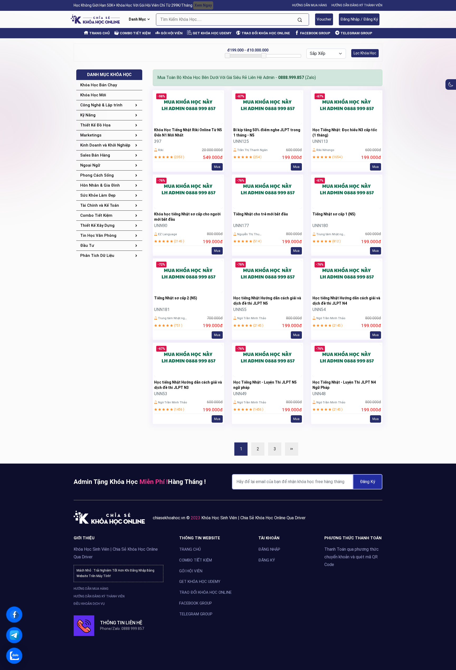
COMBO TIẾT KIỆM (135, 33)
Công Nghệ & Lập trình (101, 105)
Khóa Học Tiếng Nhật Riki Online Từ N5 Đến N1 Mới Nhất (188, 132)
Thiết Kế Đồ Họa (95, 125)
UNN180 (320, 225)
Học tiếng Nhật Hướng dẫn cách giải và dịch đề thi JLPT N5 (267, 300)
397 (157, 141)
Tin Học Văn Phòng (98, 235)
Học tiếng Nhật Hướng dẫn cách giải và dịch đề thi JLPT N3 (188, 385)
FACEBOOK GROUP (314, 33)
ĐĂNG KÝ (266, 560)
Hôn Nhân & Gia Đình (100, 185)
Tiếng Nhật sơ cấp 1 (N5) (333, 214)
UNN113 (320, 141)
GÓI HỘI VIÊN (171, 33)
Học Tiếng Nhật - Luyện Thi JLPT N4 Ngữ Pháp (344, 385)
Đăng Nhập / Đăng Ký (359, 19)
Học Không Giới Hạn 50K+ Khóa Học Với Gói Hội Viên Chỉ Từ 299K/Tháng (143, 5)
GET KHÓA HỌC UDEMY (211, 33)
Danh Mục (138, 19)
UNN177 (241, 225)
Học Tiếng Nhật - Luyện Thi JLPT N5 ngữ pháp (265, 385)
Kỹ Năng (88, 115)
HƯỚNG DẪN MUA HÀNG (309, 5)
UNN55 (239, 309)
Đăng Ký (367, 481)
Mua (217, 167)
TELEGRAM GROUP (356, 33)
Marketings (90, 135)
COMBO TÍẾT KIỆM (195, 560)
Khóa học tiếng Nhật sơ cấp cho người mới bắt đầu (187, 216)
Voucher (324, 19)
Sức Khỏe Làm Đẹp (98, 195)
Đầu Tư (87, 245)
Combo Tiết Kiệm (96, 215)
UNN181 (162, 309)
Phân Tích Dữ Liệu (97, 255)
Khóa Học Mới (93, 95)
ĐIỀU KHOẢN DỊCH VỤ (89, 604)
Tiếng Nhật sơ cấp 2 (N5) (175, 298)
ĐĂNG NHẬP (269, 549)
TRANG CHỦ (99, 33)
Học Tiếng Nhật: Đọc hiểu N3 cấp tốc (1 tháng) (344, 132)
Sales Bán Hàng (95, 155)
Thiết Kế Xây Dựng (97, 225)
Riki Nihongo (325, 150)
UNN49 (239, 393)
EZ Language (167, 234)
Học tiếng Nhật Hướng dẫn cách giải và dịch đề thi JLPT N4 (346, 300)
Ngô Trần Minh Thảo (251, 318)
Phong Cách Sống (97, 175)
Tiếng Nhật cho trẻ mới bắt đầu (260, 214)
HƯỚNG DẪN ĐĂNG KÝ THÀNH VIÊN (356, 5)
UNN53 (160, 393)
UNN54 (319, 309)
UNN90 (160, 225)
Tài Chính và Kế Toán (99, 205)
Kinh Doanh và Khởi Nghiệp (105, 145)
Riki (160, 150)
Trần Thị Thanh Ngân (252, 150)
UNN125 (241, 141)
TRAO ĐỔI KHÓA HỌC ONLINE (265, 33)
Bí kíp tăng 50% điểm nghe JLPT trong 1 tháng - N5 (266, 132)
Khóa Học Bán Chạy (98, 85)
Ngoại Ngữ (90, 165)
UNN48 (319, 393)
